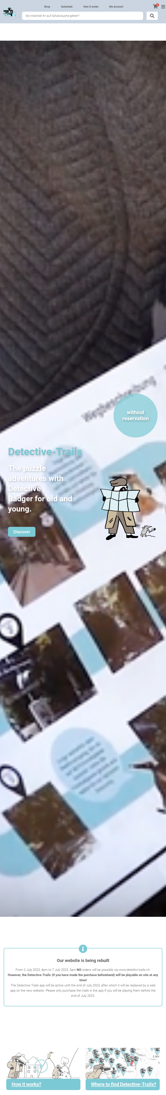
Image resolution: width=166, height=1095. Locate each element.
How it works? (26, 1084)
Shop (47, 6)
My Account (116, 6)
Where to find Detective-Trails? (123, 1084)
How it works (90, 6)
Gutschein (67, 6)
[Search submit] (152, 16)
